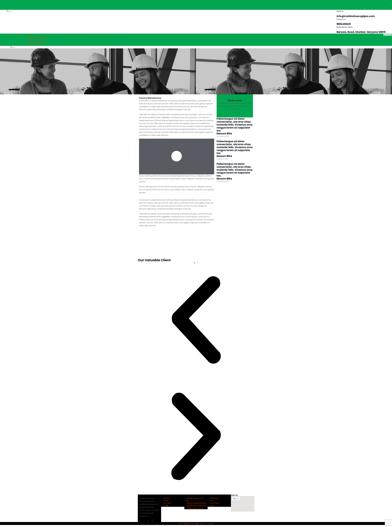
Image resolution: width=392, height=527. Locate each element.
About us (18, 35)
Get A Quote (387, 35)
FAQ (211, 501)
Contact (94, 35)
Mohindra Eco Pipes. (191, 523)
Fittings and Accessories (195, 508)
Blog (111, 35)
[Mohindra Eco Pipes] (8, 11)
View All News (214, 503)
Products (30, 35)
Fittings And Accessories (35, 45)
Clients (64, 35)
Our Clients (167, 503)
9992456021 (344, 24)
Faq (103, 35)
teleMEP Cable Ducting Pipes (196, 503)
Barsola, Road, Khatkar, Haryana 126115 (361, 32)
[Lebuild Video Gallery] (176, 156)
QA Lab (74, 35)
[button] (196, 320)
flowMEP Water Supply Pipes (196, 505)
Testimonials (214, 498)
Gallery (84, 35)
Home (8, 35)
